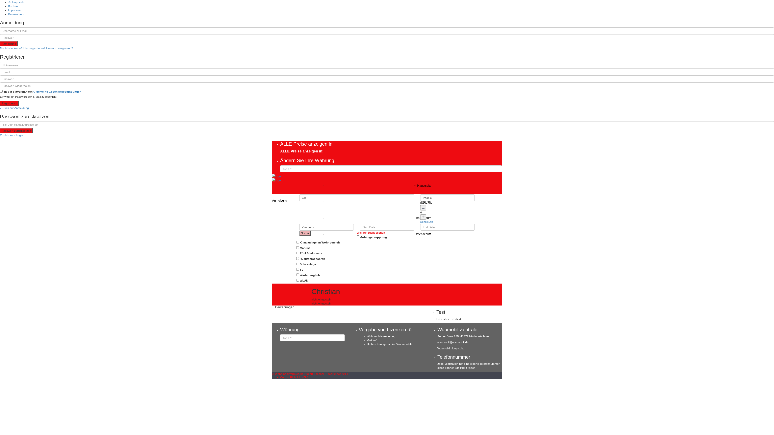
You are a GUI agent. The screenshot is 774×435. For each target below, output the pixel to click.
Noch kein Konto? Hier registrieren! (22, 48)
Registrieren (9, 103)
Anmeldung (9, 43)
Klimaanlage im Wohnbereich (320, 242)
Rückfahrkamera (311, 253)
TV (301, 269)
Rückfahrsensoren (312, 258)
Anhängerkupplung (373, 237)
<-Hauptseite (16, 2)
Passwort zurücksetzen (16, 130)
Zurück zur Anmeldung (14, 108)
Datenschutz (16, 14)
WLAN (304, 280)
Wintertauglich (310, 275)
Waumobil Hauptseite (450, 348)
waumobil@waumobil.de (452, 342)
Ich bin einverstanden (42, 91)
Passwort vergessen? (59, 48)
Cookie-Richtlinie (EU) (294, 377)
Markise (305, 248)
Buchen (13, 6)
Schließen (426, 221)
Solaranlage (308, 264)
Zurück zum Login (11, 135)
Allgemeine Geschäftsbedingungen (57, 91)
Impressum (15, 10)
